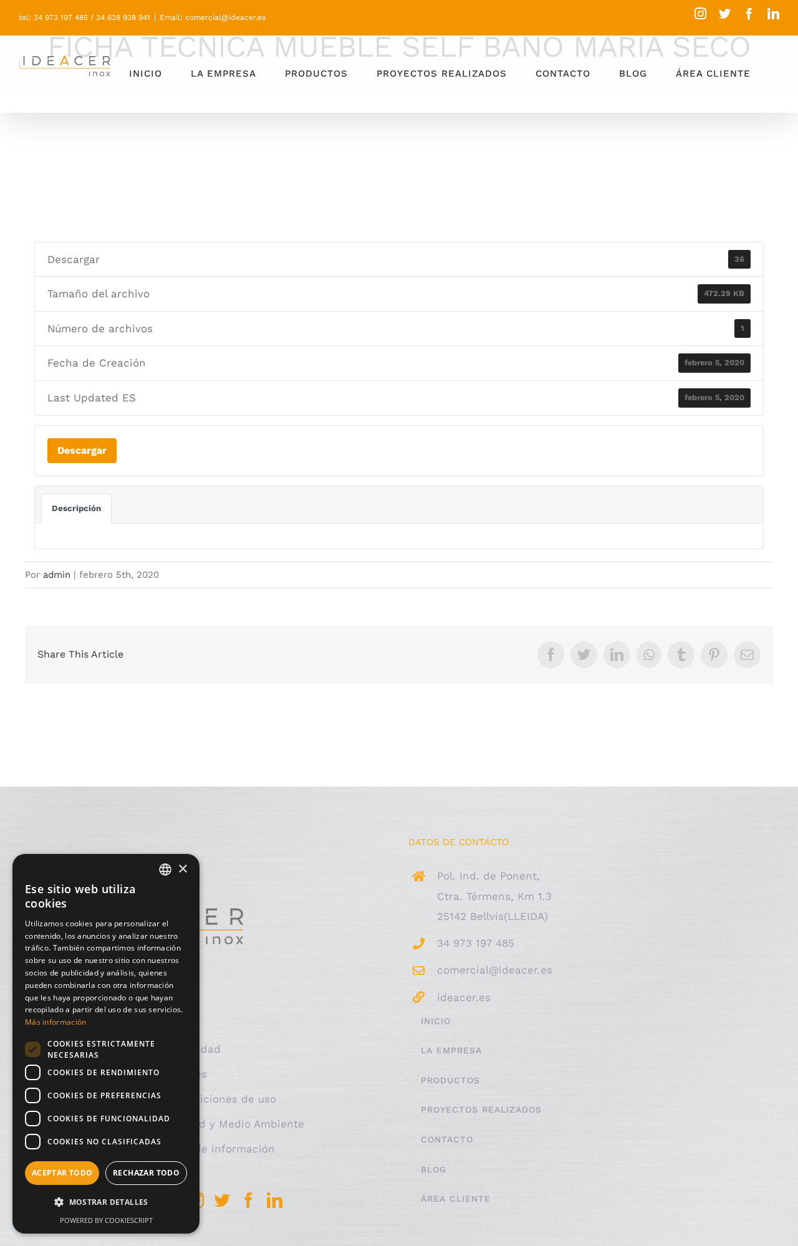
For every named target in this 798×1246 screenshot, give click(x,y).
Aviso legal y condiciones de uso (191, 1099)
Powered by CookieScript (106, 1220)
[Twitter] (222, 1200)
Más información (56, 1022)
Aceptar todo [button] (62, 1172)
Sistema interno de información (191, 1149)
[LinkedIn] (274, 1200)
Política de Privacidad (164, 1049)
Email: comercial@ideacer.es (213, 17)
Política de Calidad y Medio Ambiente (205, 1124)
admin (56, 574)
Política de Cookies (157, 1074)
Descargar (82, 450)
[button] (106, 1202)
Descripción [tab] (76, 508)
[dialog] (106, 1044)
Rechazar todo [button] (146, 1172)
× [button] (182, 869)
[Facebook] (248, 1200)
